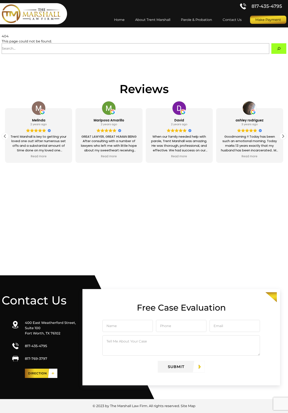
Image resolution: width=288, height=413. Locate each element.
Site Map (188, 406)
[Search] (278, 48)
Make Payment (268, 20)
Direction (37, 373)
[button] (283, 136)
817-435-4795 (267, 6)
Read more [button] (38, 156)
